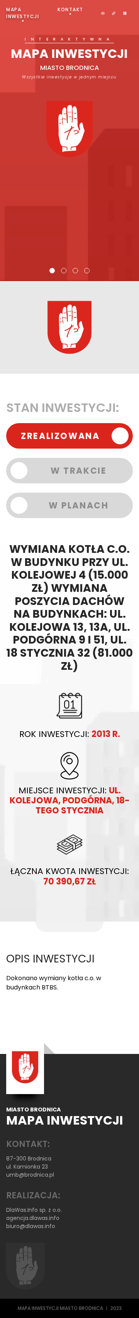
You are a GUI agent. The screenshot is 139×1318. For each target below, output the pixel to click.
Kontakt (70, 9)
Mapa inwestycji (22, 13)
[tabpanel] (69, 97)
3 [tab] (75, 270)
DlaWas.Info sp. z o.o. (34, 1210)
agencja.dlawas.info (32, 1218)
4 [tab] (87, 270)
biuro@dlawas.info (30, 1226)
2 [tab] (63, 270)
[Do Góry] (122, 1301)
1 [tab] (52, 270)
